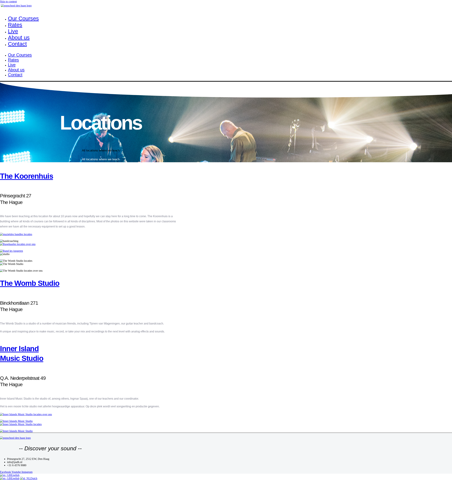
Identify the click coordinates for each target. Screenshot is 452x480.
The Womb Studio (30, 283)
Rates (15, 25)
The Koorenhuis (26, 176)
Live (13, 31)
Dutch (33, 478)
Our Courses (23, 18)
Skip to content (8, 1)
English (15, 475)
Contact (17, 44)
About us (19, 37)
